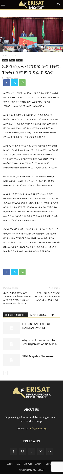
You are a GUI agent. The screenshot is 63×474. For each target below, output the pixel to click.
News (12, 60)
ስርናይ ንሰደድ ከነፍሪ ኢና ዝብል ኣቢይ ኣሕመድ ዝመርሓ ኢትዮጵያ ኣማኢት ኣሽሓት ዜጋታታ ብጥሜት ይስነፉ (17, 298)
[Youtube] (49, 451)
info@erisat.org (38, 428)
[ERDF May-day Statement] (11, 360)
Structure (28, 463)
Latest (13, 55)
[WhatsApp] (22, 82)
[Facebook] (6, 82)
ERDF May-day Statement (38, 356)
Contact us (51, 463)
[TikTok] (31, 451)
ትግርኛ (19, 60)
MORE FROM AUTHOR (42, 315)
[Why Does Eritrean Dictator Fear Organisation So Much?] (11, 344)
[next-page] (11, 373)
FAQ (18, 463)
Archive (39, 463)
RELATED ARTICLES (15, 315)
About (10, 463)
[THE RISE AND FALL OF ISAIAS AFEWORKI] (11, 328)
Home (5, 55)
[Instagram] (22, 451)
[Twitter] (14, 82)
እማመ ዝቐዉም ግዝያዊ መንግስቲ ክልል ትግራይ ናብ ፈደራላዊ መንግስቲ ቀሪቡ (47, 296)
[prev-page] (5, 373)
